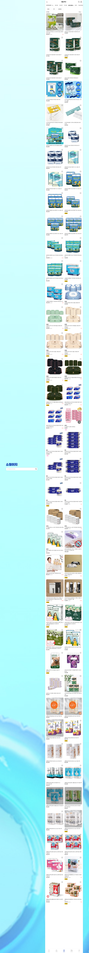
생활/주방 (63, 1)
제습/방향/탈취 (81, 5)
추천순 (80, 11)
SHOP (64, 951)
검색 (79, 2)
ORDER (71, 951)
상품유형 (59, 9)
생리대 (76, 5)
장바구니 (81, 2)
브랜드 (48, 9)
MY (79, 951)
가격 (54, 9)
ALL (52, 5)
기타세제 (65, 5)
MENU (49, 951)
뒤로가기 (47, 2)
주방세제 (60, 5)
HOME (57, 951)
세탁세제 (56, 5)
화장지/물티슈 (70, 5)
